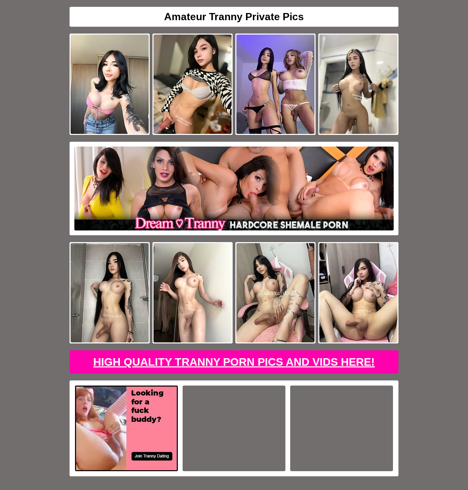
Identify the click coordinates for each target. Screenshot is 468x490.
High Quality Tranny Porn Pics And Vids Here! (234, 362)
